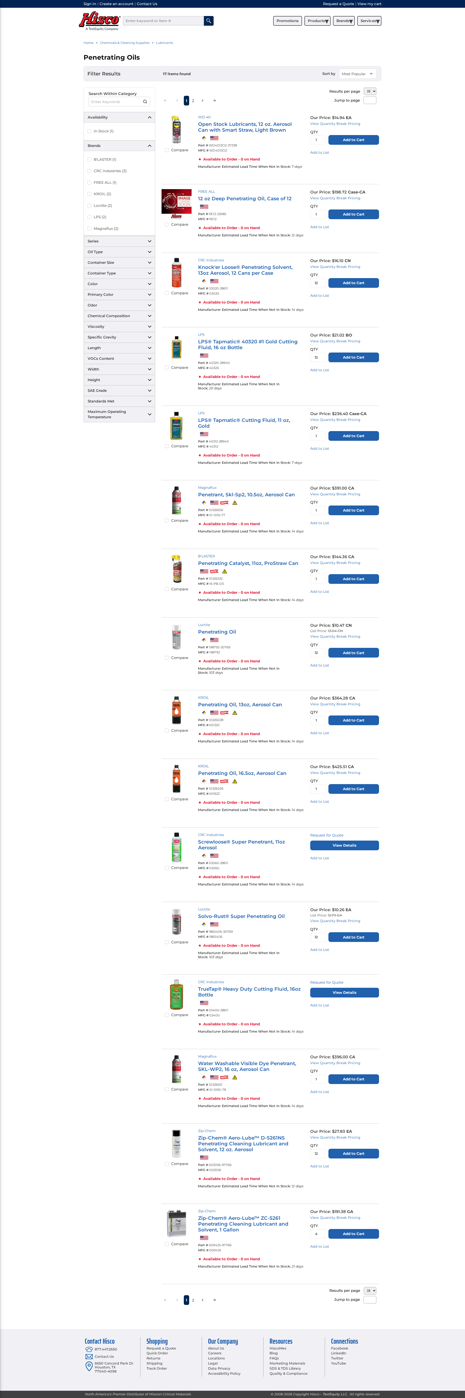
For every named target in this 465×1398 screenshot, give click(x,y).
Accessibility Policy (224, 1373)
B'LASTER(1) (105, 159)
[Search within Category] (145, 101)
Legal (212, 1363)
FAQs (274, 1358)
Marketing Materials (287, 1363)
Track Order (157, 1368)
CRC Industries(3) (110, 171)
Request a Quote (161, 1348)
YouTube (338, 1363)
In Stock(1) (104, 131)
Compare (179, 150)
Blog (274, 1353)
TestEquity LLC (335, 1394)
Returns (153, 1358)
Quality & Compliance (288, 1373)
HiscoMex (278, 1348)
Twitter (337, 1358)
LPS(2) (100, 217)
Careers (214, 1353)
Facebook (339, 1348)
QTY (314, 132)
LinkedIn (338, 1353)
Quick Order (157, 1353)
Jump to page (347, 100)
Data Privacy (219, 1368)
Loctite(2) (103, 205)
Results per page (344, 91)
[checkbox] (89, 131)
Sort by (328, 73)
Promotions (288, 20)
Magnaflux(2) (106, 228)
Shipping (155, 1363)
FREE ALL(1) (105, 182)
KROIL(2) (102, 194)
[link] (165, 100)
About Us (216, 1348)
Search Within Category (113, 93)
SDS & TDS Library (285, 1368)
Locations (216, 1358)
